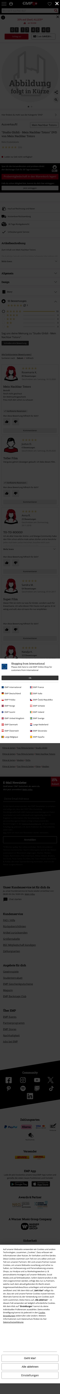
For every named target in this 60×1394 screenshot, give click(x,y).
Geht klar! (30, 1358)
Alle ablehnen (30, 1366)
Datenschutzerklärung (13, 1322)
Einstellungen (30, 1375)
